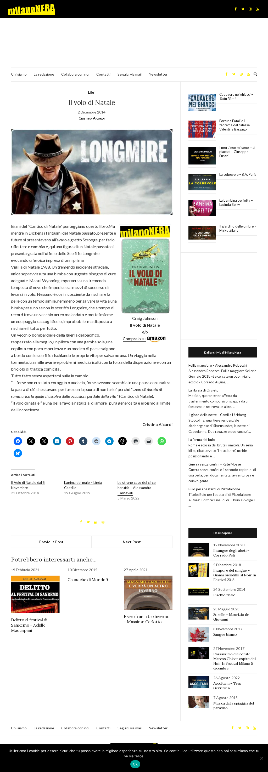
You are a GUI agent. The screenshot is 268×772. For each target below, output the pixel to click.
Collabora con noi (75, 74)
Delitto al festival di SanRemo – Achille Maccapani (29, 625)
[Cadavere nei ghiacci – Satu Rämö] (202, 102)
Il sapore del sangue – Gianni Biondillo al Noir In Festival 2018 (234, 575)
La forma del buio (201, 440)
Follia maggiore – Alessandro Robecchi (217, 365)
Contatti (103, 74)
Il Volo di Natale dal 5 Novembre (28, 485)
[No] (261, 758)
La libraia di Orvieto (203, 390)
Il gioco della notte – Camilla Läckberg (217, 415)
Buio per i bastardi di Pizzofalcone (214, 489)
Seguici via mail (130, 74)
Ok (135, 764)
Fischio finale (224, 595)
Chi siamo (19, 74)
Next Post (132, 542)
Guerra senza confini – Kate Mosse (214, 464)
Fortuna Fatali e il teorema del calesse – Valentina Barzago (235, 125)
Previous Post (51, 542)
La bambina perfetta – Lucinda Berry (236, 202)
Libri (92, 92)
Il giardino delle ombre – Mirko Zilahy (237, 228)
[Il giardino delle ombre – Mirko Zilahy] (202, 233)
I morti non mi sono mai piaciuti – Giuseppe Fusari (237, 151)
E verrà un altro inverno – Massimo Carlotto (146, 619)
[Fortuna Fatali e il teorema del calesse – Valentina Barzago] (202, 129)
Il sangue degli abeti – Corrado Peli (231, 553)
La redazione (44, 74)
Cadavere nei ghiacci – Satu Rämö (236, 96)
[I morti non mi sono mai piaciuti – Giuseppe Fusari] (202, 155)
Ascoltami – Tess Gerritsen (227, 685)
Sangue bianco (225, 634)
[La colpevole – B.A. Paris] (202, 182)
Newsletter (158, 74)
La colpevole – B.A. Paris (237, 174)
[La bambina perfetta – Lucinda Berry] (202, 208)
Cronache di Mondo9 (88, 579)
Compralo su (134, 338)
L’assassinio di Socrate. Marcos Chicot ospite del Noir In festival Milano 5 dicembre (234, 661)
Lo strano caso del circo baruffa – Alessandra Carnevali (137, 487)
